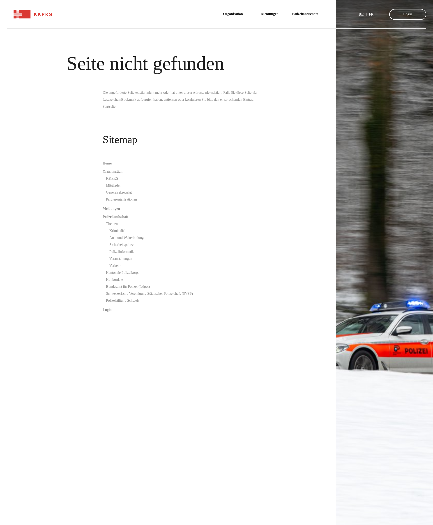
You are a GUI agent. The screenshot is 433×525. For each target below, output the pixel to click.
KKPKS (112, 178)
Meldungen (111, 208)
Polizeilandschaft (115, 217)
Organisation (112, 171)
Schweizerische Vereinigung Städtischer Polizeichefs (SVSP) (149, 293)
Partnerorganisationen (121, 199)
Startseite (109, 106)
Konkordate (114, 279)
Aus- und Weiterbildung (126, 238)
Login (407, 14)
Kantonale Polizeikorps (122, 272)
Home (107, 163)
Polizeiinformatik (121, 251)
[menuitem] (235, 14)
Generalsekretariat (119, 192)
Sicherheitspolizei (121, 245)
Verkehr (115, 265)
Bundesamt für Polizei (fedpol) (128, 286)
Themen (112, 224)
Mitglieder (113, 185)
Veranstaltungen (120, 258)
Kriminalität (117, 231)
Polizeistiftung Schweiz (122, 300)
